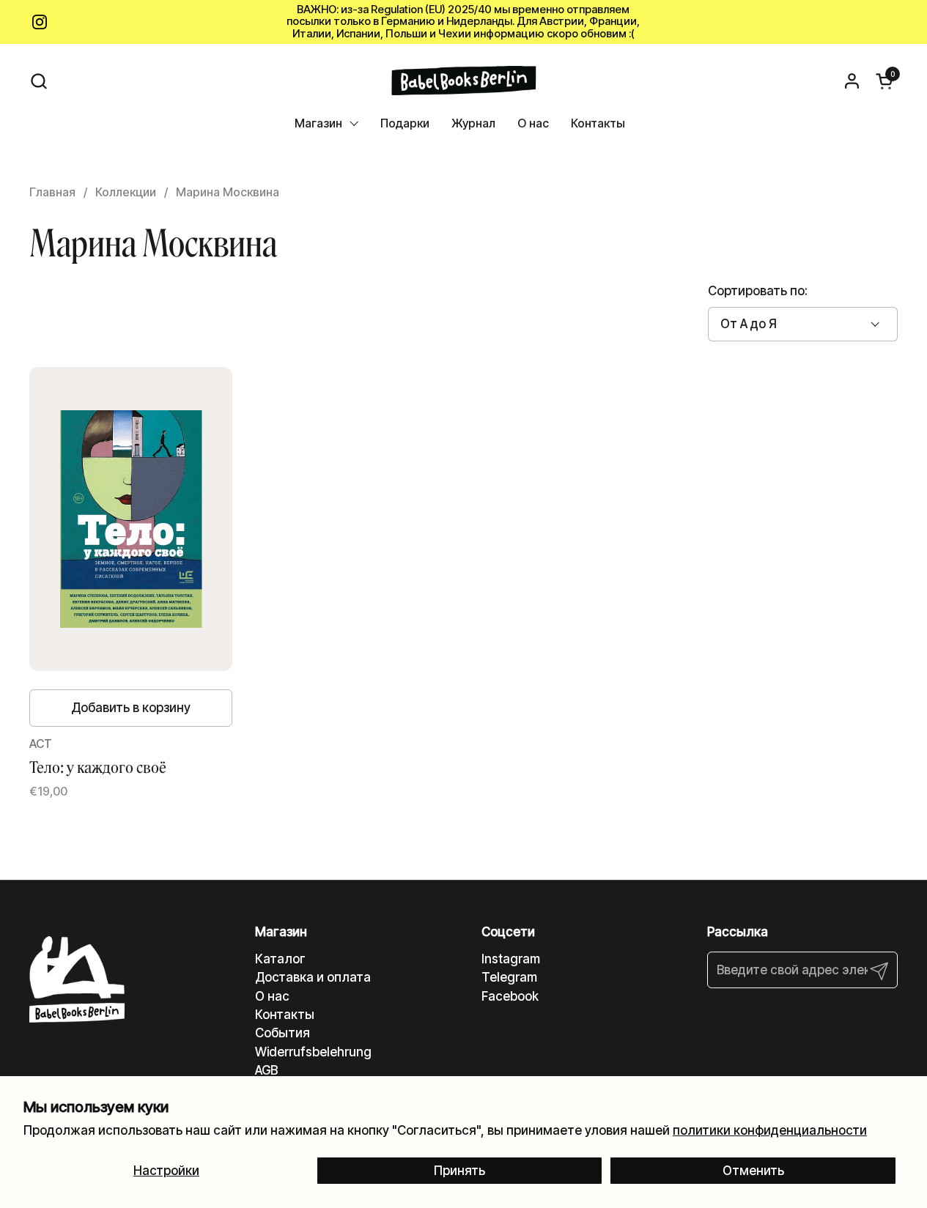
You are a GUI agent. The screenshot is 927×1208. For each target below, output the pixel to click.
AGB (266, 1070)
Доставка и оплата (313, 977)
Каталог (280, 959)
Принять (459, 1170)
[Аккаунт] (852, 81)
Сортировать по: (758, 291)
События (282, 1033)
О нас (272, 996)
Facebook (510, 996)
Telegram (509, 977)
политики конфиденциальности (770, 1130)
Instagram (510, 959)
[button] (38, 81)
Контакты (284, 1014)
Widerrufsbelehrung (313, 1052)
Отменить (753, 1170)
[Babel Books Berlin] (463, 80)
